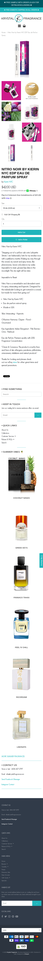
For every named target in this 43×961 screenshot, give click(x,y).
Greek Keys (21, 548)
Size (3, 203)
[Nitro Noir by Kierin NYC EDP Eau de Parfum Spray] (21, 18)
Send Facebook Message (11, 779)
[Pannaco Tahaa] (21, 574)
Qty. (3, 219)
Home (4, 32)
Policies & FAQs (7, 439)
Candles (4, 867)
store (15, 362)
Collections (5, 433)
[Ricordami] (21, 674)
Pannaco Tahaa (21, 598)
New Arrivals (6, 875)
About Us (5, 430)
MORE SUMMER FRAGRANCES (13, 756)
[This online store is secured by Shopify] (21, 948)
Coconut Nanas (21, 498)
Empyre (27, 954)
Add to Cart (21, 232)
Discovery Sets (6, 872)
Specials (4, 880)
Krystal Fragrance (12, 952)
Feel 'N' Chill (21, 647)
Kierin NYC (8, 181)
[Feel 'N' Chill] (21, 624)
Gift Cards (5, 878)
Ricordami (21, 697)
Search (4, 443)
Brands (4, 864)
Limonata (21, 747)
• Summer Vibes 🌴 (12, 452)
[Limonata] (21, 724)
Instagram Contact (8, 784)
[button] (21, 239)
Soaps (3, 869)
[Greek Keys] (21, 525)
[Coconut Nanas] (21, 475)
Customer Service (8, 436)
